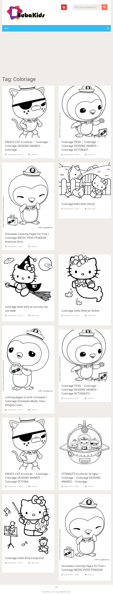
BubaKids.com (48, 592)
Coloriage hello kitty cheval (77, 204)
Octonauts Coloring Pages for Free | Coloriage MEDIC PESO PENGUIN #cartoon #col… (27, 237)
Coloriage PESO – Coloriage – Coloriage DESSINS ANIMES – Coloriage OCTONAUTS (80, 389)
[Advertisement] (56, 54)
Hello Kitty (91, 209)
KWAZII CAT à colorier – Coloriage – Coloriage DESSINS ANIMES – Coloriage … (27, 145)
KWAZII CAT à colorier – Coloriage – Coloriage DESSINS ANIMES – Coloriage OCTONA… (27, 477)
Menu (6, 28)
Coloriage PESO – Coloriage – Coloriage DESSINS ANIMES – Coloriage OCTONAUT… (80, 145)
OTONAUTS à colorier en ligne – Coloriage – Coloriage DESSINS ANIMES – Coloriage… (81, 477)
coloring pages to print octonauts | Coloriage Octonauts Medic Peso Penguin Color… (26, 401)
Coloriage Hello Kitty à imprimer (24, 558)
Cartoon (34, 154)
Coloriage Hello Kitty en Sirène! (80, 310)
